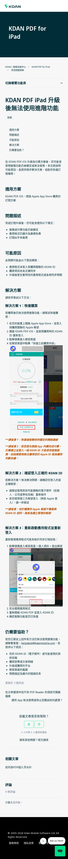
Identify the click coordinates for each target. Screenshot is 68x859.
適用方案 (14, 129)
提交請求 (43, 740)
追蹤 (9, 117)
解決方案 (14, 144)
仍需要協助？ (16, 150)
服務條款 (14, 843)
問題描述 (14, 134)
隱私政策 (29, 843)
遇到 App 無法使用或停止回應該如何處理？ (37, 700)
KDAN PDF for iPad (41, 66)
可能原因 (14, 139)
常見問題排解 (17, 70)
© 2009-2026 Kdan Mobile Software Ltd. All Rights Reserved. (33, 834)
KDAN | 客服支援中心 (15, 66)
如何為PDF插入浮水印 (18, 767)
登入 (10, 802)
